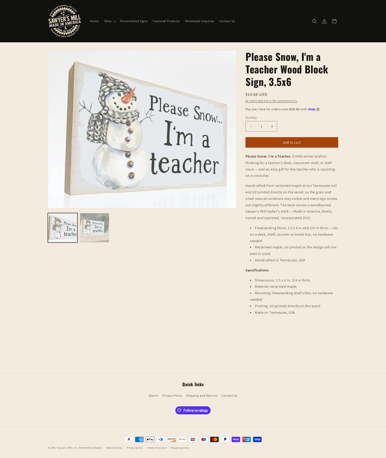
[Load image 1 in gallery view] (63, 228)
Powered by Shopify (90, 447)
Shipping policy (180, 447)
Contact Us (229, 396)
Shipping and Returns (201, 396)
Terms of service (156, 447)
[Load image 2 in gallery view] (94, 228)
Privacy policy (135, 447)
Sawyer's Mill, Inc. (67, 447)
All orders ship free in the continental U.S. (271, 100)
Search (153, 396)
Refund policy (114, 447)
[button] (109, 21)
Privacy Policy (172, 396)
